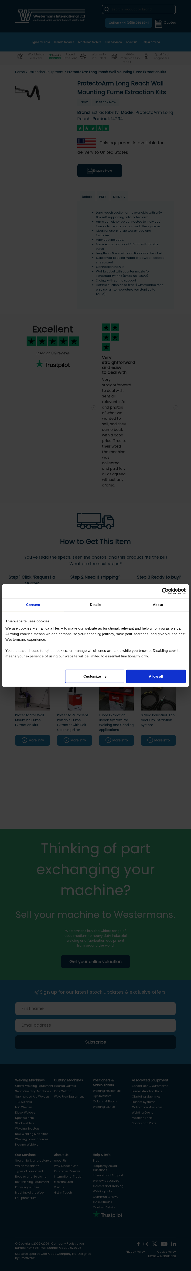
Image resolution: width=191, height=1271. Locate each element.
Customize (92, 676)
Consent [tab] (33, 604)
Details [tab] (95, 604)
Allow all (156, 676)
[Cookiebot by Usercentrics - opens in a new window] (165, 591)
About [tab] (158, 604)
